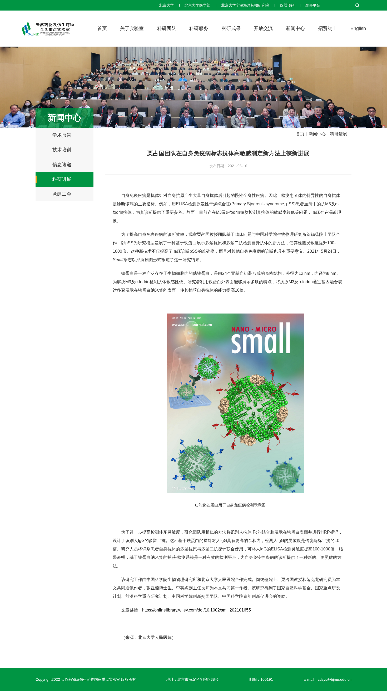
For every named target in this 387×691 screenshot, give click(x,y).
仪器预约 (287, 5)
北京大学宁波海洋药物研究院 (245, 5)
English (358, 28)
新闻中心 (295, 28)
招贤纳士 (327, 28)
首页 (102, 28)
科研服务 (198, 28)
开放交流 (263, 28)
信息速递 (61, 164)
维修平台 (312, 5)
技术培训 (61, 149)
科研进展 (61, 179)
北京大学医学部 (197, 5)
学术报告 (61, 135)
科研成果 (231, 28)
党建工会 (61, 194)
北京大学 (166, 5)
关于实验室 (132, 28)
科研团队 (166, 28)
